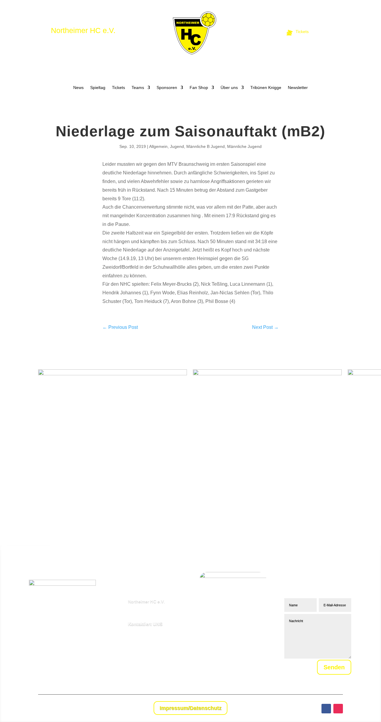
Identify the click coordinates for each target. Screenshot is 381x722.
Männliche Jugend (244, 146)
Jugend (177, 146)
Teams (138, 87)
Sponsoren (167, 87)
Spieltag (97, 87)
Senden (334, 667)
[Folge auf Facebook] (326, 708)
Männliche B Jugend (205, 146)
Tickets (118, 87)
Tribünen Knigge (265, 87)
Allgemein (158, 146)
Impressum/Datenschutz (190, 708)
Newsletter (298, 87)
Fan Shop (199, 87)
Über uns (229, 87)
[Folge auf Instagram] (338, 708)
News (78, 87)
